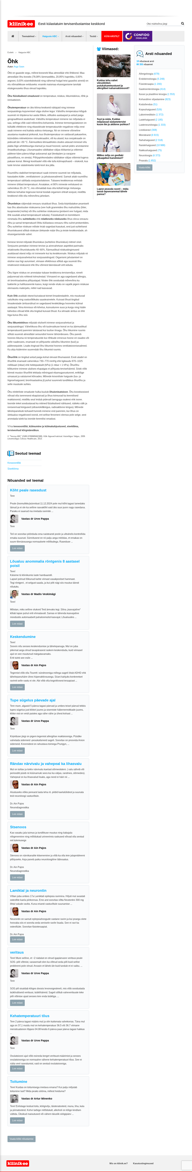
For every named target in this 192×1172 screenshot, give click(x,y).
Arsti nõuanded (73, 36)
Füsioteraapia (150, 84)
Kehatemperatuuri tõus (29, 1016)
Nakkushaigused (150, 150)
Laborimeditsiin (151, 114)
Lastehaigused (151, 119)
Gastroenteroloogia (152, 89)
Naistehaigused (152, 145)
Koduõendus (148, 104)
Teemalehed (28, 36)
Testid (93, 36)
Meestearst (149, 135)
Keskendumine (23, 637)
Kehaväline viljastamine (155, 99)
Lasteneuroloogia (152, 125)
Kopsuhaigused (150, 109)
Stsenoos (18, 827)
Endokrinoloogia (152, 79)
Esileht (11, 52)
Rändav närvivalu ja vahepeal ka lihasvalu (46, 764)
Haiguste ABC (49, 36)
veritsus (17, 952)
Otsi (182, 23)
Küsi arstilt (111, 36)
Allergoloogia (149, 73)
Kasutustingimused (143, 1163)
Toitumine (18, 1082)
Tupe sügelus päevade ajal (33, 700)
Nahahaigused (151, 140)
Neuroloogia (149, 155)
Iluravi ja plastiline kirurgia (157, 94)
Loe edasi (17, 548)
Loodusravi (148, 130)
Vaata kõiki (144, 167)
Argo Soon (19, 66)
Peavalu (147, 160)
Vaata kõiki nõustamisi (21, 1139)
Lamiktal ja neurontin (28, 890)
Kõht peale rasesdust (28, 490)
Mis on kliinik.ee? (119, 1163)
